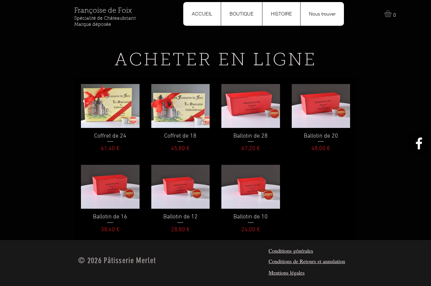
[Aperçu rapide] (110, 106)
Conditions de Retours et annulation (307, 261)
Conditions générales (291, 250)
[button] (392, 13)
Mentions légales (287, 272)
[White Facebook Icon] (419, 143)
